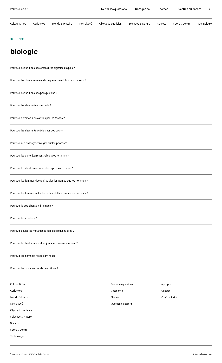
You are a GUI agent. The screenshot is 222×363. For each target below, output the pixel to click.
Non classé (85, 23)
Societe (161, 23)
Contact (165, 290)
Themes (115, 297)
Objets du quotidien (110, 23)
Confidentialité (169, 297)
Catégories (142, 9)
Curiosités (39, 23)
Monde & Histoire (62, 23)
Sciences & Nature (139, 23)
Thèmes (163, 9)
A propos (166, 284)
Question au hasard (188, 9)
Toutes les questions (114, 9)
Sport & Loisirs (181, 23)
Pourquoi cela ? (19, 9)
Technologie (205, 23)
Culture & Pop (18, 23)
